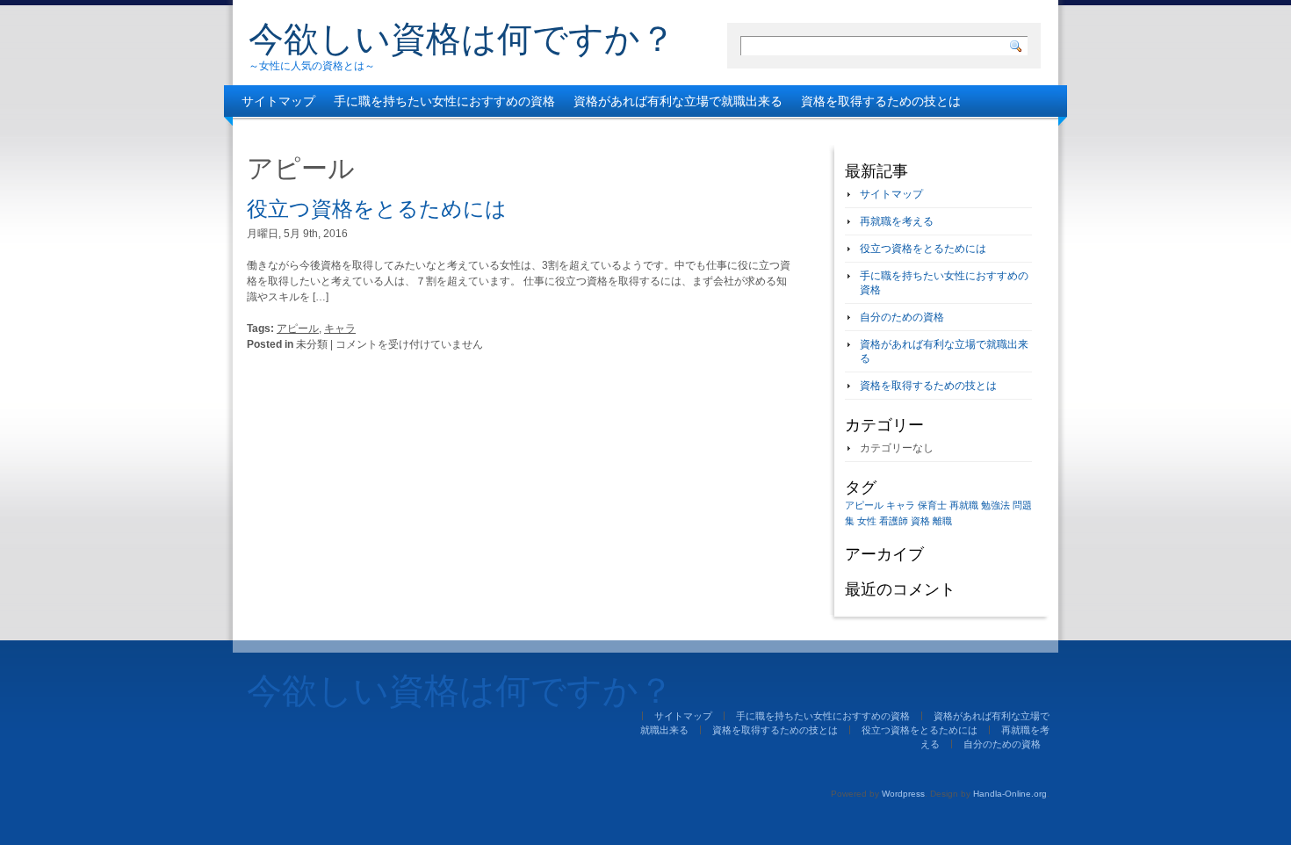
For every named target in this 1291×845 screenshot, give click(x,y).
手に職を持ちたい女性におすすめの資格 (444, 101)
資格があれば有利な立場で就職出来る (678, 101)
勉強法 (995, 505)
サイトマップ (278, 101)
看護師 (893, 521)
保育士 (932, 505)
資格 (920, 521)
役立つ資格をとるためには (315, 133)
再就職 (963, 505)
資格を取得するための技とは (881, 101)
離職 (942, 521)
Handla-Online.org (1010, 793)
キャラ (340, 328)
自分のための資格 (561, 133)
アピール (298, 328)
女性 (866, 521)
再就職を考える (450, 133)
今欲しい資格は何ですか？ (462, 38)
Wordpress (903, 793)
